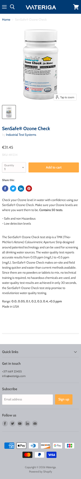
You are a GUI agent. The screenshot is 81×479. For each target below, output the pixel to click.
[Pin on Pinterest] (29, 188)
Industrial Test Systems (21, 135)
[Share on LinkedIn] (21, 188)
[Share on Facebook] (5, 188)
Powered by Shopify (40, 471)
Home (6, 19)
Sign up (63, 399)
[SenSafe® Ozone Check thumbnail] (9, 112)
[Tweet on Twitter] (13, 188)
